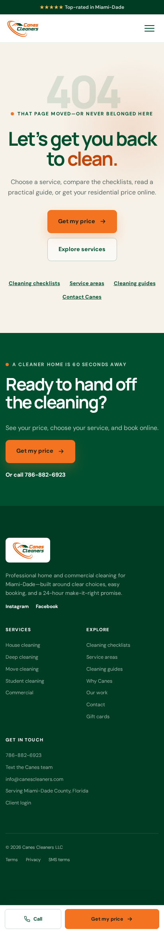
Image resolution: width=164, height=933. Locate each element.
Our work (96, 692)
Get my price (76, 221)
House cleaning (23, 645)
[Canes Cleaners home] (22, 28)
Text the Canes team (29, 767)
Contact (95, 704)
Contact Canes (82, 296)
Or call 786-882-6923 (36, 474)
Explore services (82, 249)
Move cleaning (22, 669)
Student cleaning (25, 680)
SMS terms (59, 859)
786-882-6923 (23, 755)
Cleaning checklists (34, 283)
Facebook (47, 606)
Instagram (17, 606)
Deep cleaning (22, 657)
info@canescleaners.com (34, 779)
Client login (18, 802)
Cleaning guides (135, 283)
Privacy (33, 859)
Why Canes (99, 680)
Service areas (87, 283)
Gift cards (97, 716)
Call (37, 919)
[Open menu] (149, 28)
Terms (12, 859)
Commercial (19, 692)
